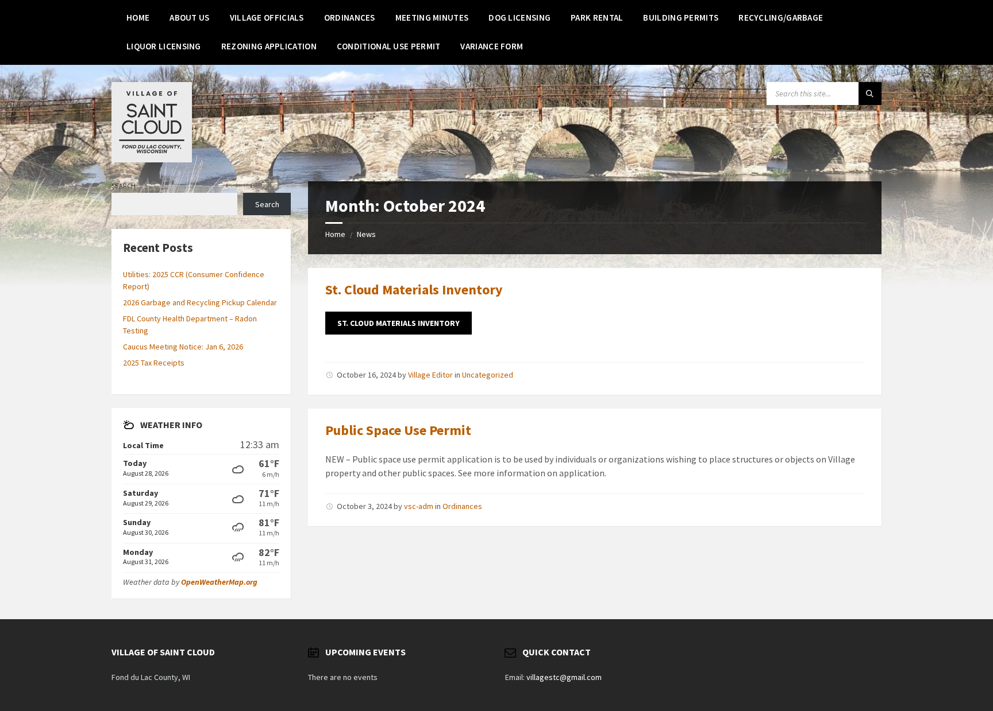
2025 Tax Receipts (153, 363)
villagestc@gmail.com (564, 677)
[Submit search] (870, 93)
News (366, 234)
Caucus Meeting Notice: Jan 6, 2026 (183, 346)
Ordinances (462, 506)
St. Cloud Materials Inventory (414, 289)
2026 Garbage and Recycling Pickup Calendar (200, 302)
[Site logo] (151, 159)
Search (123, 185)
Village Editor (430, 375)
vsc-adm (418, 506)
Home (335, 234)
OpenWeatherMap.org (219, 582)
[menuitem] (138, 17)
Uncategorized (487, 375)
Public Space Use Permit (398, 430)
